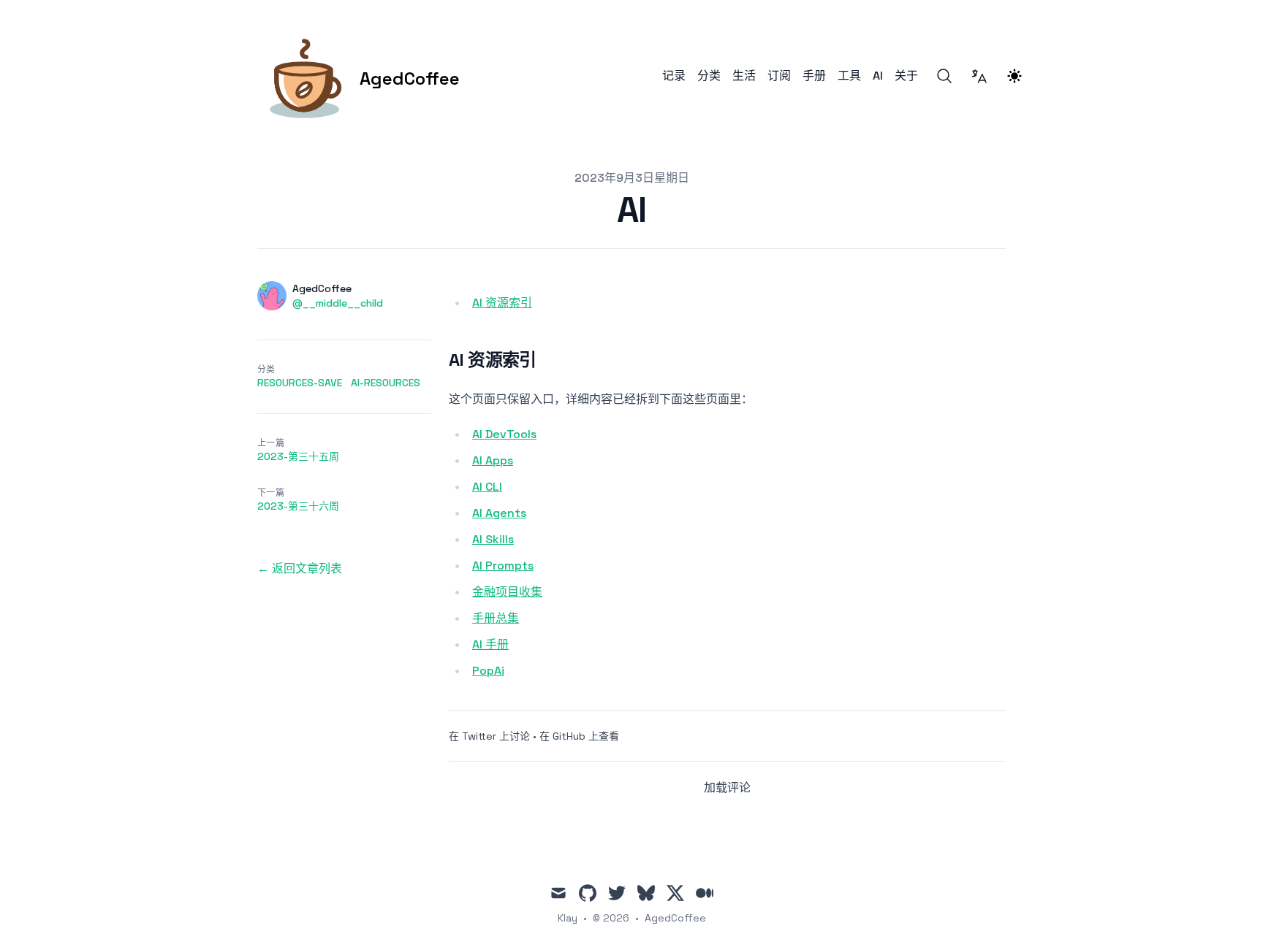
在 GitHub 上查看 (579, 736)
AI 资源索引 (502, 302)
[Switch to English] (979, 76)
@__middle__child (337, 303)
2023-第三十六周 (298, 506)
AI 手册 (490, 644)
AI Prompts (503, 565)
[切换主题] (1014, 76)
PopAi (488, 670)
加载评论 (727, 787)
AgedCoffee (675, 917)
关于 (906, 76)
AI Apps (492, 460)
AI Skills (493, 539)
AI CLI (487, 486)
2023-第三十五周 (298, 456)
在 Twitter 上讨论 (489, 736)
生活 (744, 76)
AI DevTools (504, 434)
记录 (674, 76)
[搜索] (944, 76)
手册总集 (495, 618)
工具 (849, 76)
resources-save (299, 382)
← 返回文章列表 (299, 568)
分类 (709, 76)
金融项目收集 (507, 591)
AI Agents (499, 513)
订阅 (779, 76)
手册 (814, 76)
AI (878, 76)
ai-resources (385, 382)
